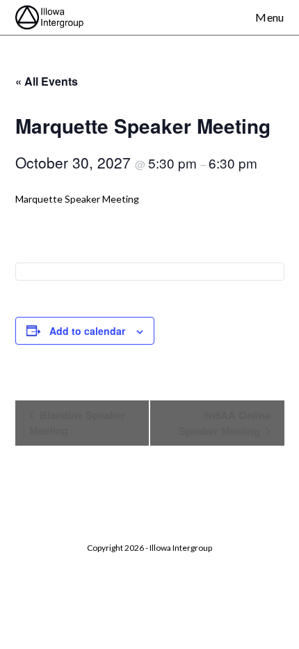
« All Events (46, 81)
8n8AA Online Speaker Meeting (224, 423)
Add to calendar (87, 331)
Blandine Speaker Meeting (77, 422)
